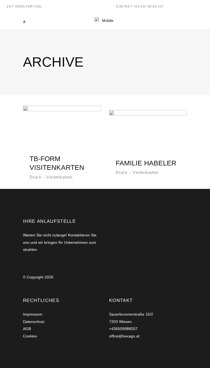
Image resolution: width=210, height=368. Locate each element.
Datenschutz (34, 321)
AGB (27, 329)
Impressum (32, 314)
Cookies (30, 336)
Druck (36, 177)
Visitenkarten (59, 177)
